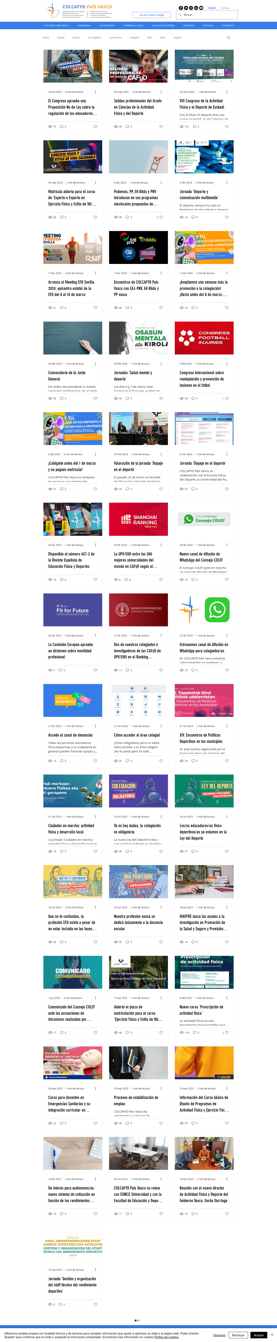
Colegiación (177, 37)
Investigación (134, 37)
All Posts (46, 37)
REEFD (149, 37)
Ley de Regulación (94, 37)
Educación (76, 37)
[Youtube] (201, 8)
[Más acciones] (96, 91)
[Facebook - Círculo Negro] (181, 8)
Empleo (162, 37)
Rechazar (238, 1335)
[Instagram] (191, 8)
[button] (84, 25)
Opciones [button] (219, 1335)
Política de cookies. (166, 1337)
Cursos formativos (115, 37)
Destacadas (60, 37)
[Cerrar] (272, 1335)
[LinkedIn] (196, 8)
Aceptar (259, 1335)
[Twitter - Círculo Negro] (186, 8)
